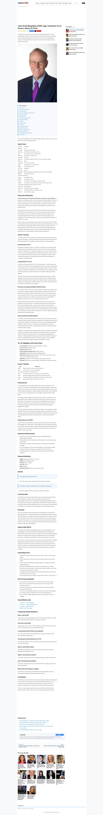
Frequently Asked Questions (26, 133)
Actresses (52, 3)
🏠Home (37, 3)
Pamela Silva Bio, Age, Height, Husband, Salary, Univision (33, 722)
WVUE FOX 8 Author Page (26, 608)
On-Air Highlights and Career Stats (27, 112)
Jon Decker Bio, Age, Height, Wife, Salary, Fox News (32, 724)
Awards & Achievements (25, 117)
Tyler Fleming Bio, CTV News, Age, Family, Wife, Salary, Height (34, 720)
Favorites (22, 124)
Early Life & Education (25, 109)
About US (20, 808)
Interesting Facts (23, 127)
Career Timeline (23, 114)
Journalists (65, 3)
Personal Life (23, 116)
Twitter (57, 734)
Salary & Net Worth (24, 126)
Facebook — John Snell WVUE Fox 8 (28, 604)
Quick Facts (22, 107)
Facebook (61, 734)
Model (47, 3)
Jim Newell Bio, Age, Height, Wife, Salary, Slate (31, 729)
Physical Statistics (24, 119)
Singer (60, 3)
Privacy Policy (31, 808)
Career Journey (23, 111)
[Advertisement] (51, 16)
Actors (56, 3)
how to (44, 251)
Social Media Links (24, 131)
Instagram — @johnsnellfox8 (26, 606)
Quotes (21, 121)
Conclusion (22, 134)
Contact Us (24, 808)
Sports (70, 3)
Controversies (23, 122)
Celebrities (42, 3)
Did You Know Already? (25, 129)
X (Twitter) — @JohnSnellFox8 (27, 602)
